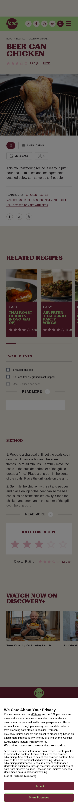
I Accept (39, 786)
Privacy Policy (38, 741)
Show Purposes (39, 797)
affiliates (36, 714)
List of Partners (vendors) (20, 776)
